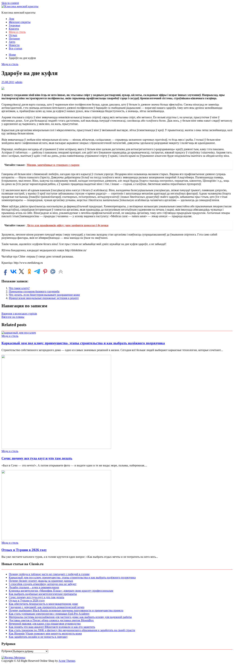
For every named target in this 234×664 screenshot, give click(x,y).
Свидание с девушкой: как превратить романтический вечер (46, 607)
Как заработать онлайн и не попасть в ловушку (38, 636)
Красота (14, 28)
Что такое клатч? (19, 288)
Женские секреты (20, 22)
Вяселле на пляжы (12, 316)
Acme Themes (66, 660)
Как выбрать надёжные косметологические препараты (43, 594)
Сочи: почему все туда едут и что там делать (36, 458)
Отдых (13, 35)
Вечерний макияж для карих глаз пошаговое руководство (45, 623)
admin (18, 82)
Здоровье (14, 25)
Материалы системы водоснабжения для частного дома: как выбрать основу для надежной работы (70, 617)
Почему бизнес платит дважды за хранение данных (41, 580)
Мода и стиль (17, 32)
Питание (14, 38)
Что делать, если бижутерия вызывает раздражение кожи (44, 294)
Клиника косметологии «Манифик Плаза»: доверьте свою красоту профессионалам (61, 590)
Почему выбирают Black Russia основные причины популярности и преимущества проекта (66, 610)
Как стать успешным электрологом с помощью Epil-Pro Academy (49, 613)
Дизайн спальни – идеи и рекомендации (34, 587)
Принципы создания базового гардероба (34, 291)
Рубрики (6, 651)
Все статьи (15, 48)
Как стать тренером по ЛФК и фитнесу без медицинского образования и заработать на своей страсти (72, 630)
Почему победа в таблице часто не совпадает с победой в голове (49, 574)
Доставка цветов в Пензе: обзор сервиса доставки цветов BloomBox (51, 620)
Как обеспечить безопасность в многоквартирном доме (43, 603)
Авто (12, 41)
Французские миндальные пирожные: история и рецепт (44, 298)
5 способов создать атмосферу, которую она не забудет (42, 584)
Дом (11, 18)
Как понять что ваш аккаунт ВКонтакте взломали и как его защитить (52, 626)
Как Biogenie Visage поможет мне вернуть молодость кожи (45, 633)
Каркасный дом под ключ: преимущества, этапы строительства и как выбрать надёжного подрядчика (83, 343)
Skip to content (10, 3)
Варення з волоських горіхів (19, 313)
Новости (14, 45)
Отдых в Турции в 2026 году (24, 550)
